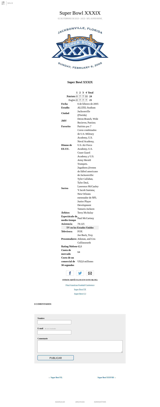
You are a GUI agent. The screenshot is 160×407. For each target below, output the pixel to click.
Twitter (80, 273)
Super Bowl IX (80, 289)
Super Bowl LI (80, 294)
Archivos (80, 402)
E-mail (47, 328)
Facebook (70, 273)
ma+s (10, 3)
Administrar (100, 402)
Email (90, 273)
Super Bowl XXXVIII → (107, 377)
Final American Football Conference (80, 285)
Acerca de (60, 402)
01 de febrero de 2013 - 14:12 (71, 19)
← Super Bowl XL (55, 377)
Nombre (41, 318)
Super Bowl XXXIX (80, 13)
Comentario (43, 338)
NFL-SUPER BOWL (94, 19)
